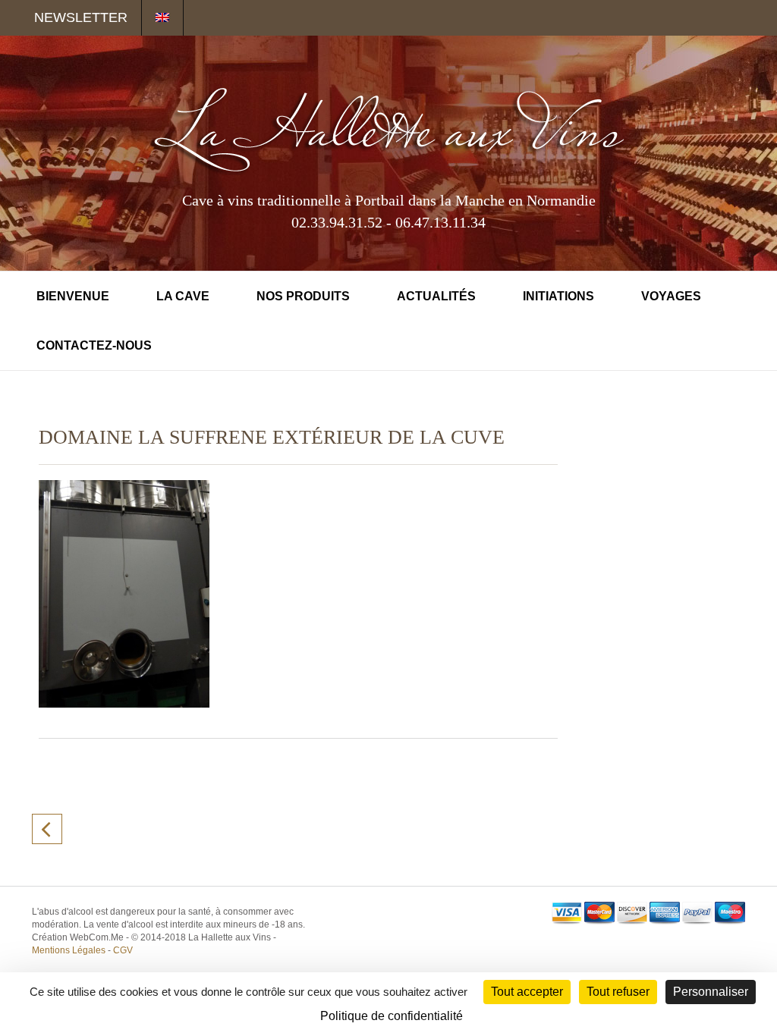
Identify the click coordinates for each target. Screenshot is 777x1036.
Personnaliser (710, 991)
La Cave (182, 296)
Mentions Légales (68, 950)
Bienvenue (72, 296)
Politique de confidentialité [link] (391, 1015)
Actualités (436, 296)
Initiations (558, 296)
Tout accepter (527, 991)
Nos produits (303, 296)
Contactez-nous (94, 345)
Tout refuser (618, 991)
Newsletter (80, 17)
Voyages (671, 296)
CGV (123, 950)
